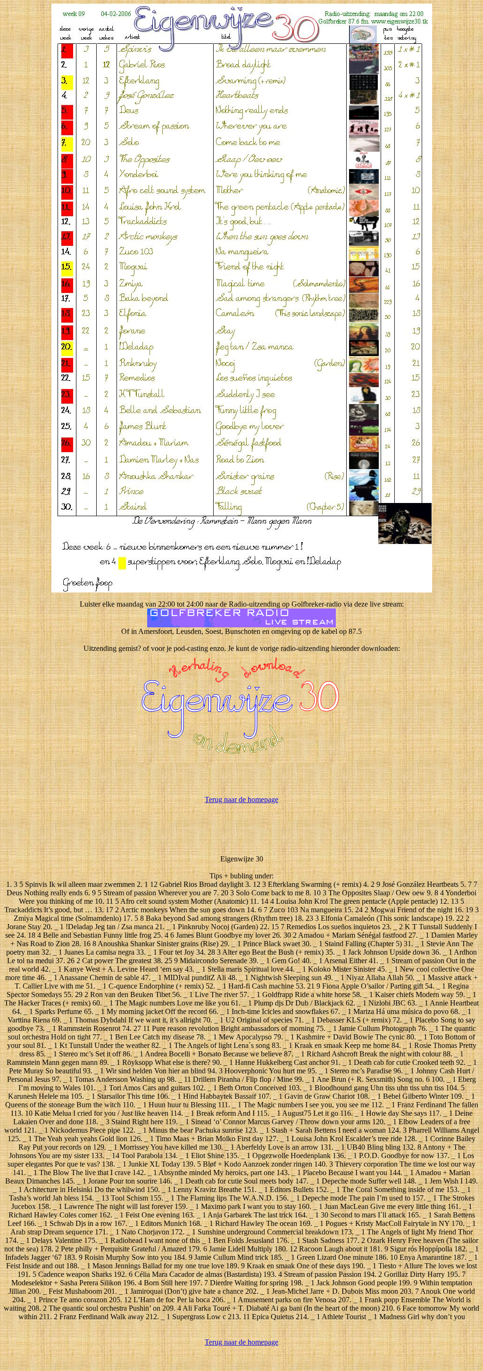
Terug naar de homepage (241, 799)
